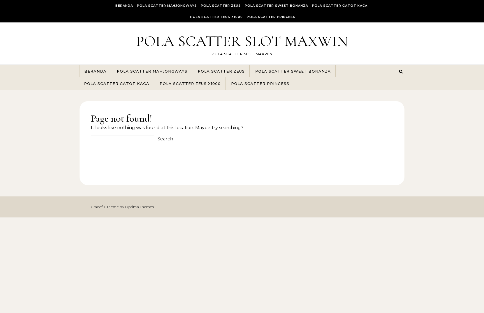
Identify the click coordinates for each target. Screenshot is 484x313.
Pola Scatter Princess (271, 17)
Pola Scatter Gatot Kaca (339, 6)
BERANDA (124, 6)
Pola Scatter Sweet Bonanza (276, 6)
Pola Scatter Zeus (221, 6)
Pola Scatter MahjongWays (167, 6)
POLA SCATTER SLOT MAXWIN (242, 41)
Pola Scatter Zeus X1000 (216, 17)
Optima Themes (139, 207)
